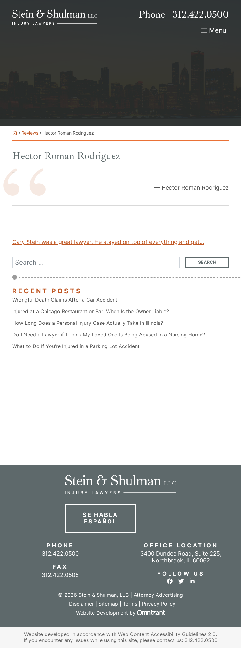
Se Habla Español (100, 518)
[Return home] (14, 133)
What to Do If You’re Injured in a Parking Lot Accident (76, 346)
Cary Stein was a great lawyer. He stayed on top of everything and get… (108, 242)
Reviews (29, 133)
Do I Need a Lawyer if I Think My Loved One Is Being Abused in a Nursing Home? (108, 335)
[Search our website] (98, 262)
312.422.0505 (60, 575)
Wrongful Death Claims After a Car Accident (64, 300)
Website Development (102, 613)
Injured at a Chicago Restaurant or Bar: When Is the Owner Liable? (90, 311)
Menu (217, 30)
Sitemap (108, 604)
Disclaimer (81, 604)
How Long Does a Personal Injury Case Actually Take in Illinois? (87, 323)
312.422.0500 (201, 640)
